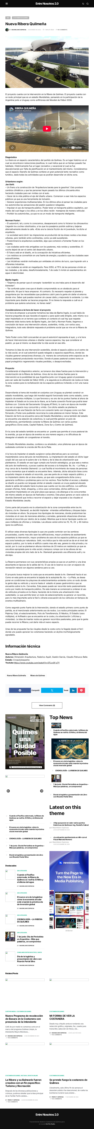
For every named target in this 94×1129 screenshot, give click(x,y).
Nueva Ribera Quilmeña (16, 675)
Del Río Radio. (50, 1124)
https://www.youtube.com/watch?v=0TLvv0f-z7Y (37, 663)
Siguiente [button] (41, 791)
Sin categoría (22, 870)
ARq (8, 17)
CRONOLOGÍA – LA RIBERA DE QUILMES (25, 838)
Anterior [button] (8, 791)
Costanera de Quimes (20, 17)
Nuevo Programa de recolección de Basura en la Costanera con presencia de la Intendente (24, 1018)
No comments (62, 29)
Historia (24, 1075)
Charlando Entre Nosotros (27, 952)
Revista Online (33, 1075)
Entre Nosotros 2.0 (47, 3)
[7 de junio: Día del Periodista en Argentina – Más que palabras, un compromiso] (56, 778)
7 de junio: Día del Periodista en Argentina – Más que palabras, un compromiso (26, 847)
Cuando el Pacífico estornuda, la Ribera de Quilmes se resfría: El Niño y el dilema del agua (26, 818)
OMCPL (39, 952)
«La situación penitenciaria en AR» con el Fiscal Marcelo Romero (70, 838)
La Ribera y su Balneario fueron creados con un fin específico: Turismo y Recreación (23, 1082)
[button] (6, 3)
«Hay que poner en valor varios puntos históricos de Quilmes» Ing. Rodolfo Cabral (71, 824)
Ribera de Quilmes (37, 675)
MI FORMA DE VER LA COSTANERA (62, 1017)
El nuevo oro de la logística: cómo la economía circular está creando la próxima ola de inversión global (26, 829)
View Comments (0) (47, 705)
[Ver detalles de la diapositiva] (25, 791)
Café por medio (10, 1011)
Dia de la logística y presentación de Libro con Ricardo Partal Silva (26, 856)
